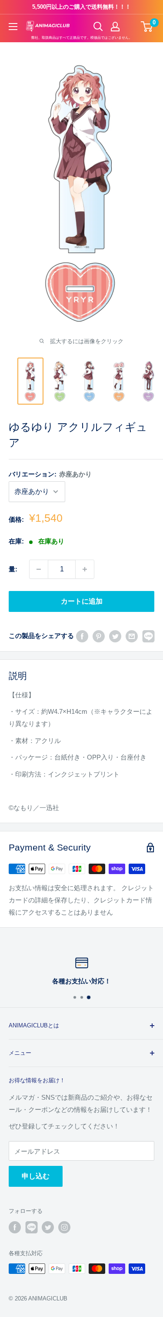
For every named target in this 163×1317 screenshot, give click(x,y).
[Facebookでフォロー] (15, 1227)
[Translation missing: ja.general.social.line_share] (148, 635)
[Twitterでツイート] (115, 635)
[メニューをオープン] (13, 26)
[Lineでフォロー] (31, 1227)
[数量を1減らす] (39, 569)
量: (13, 569)
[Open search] (98, 26)
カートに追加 (82, 601)
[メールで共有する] (132, 635)
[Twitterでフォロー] (48, 1227)
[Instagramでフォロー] (64, 1227)
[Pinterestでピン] (99, 635)
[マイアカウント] (115, 26)
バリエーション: (50, 474)
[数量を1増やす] (85, 569)
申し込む (36, 1176)
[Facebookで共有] (82, 635)
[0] (147, 26)
